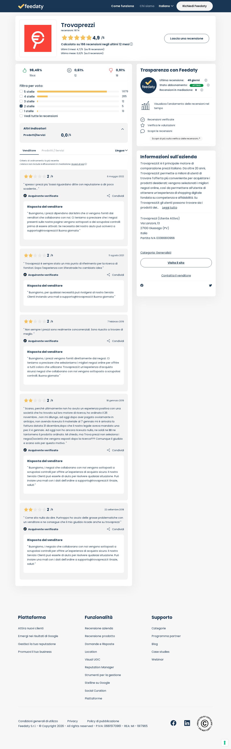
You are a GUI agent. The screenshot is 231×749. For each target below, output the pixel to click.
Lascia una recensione (186, 38)
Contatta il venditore (176, 275)
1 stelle (29, 111)
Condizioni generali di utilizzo (38, 721)
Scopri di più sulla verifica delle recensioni (175, 138)
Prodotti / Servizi (53, 150)
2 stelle (29, 106)
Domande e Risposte (99, 644)
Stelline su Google (97, 683)
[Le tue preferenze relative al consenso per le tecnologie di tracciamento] (224, 742)
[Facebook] (141, 285)
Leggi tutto (169, 208)
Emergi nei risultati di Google (38, 636)
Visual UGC (92, 659)
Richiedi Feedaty (194, 6)
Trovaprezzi (78, 25)
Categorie (159, 628)
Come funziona (122, 6)
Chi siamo (147, 6)
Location (91, 652)
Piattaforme (93, 698)
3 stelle (29, 101)
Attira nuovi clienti (30, 628)
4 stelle (29, 96)
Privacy (72, 721)
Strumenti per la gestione (103, 675)
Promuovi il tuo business (35, 652)
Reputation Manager (99, 667)
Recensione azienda (99, 628)
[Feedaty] (30, 7)
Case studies (160, 652)
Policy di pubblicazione (103, 721)
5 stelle (29, 92)
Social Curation (95, 691)
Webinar (158, 659)
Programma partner (166, 636)
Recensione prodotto (100, 636)
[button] (176, 106)
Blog (155, 644)
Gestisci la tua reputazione (37, 644)
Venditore (29, 150)
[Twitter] (210, 285)
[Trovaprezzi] (37, 38)
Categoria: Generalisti (155, 253)
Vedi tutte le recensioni (41, 116)
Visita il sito (176, 263)
